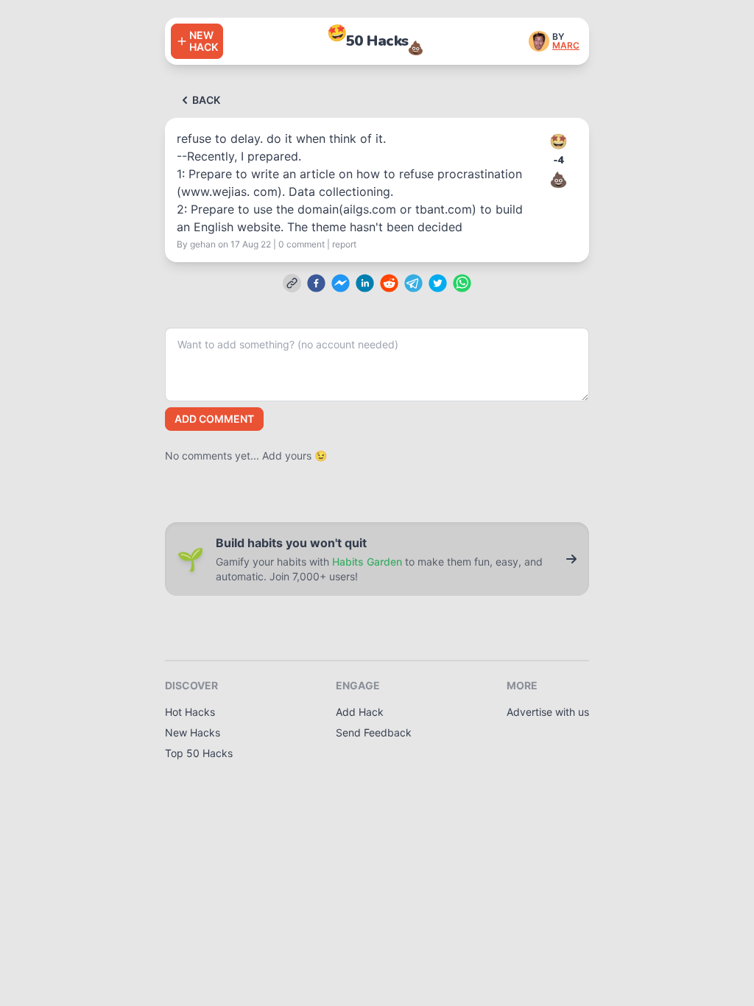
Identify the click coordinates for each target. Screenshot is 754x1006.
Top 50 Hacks (199, 753)
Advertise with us (548, 712)
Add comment (214, 418)
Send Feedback (374, 732)
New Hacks (192, 732)
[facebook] (316, 283)
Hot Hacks (190, 712)
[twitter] (438, 283)
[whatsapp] (462, 283)
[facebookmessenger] (340, 283)
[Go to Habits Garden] (571, 559)
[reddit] (389, 283)
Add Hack (360, 712)
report (344, 244)
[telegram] (413, 283)
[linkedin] (365, 283)
